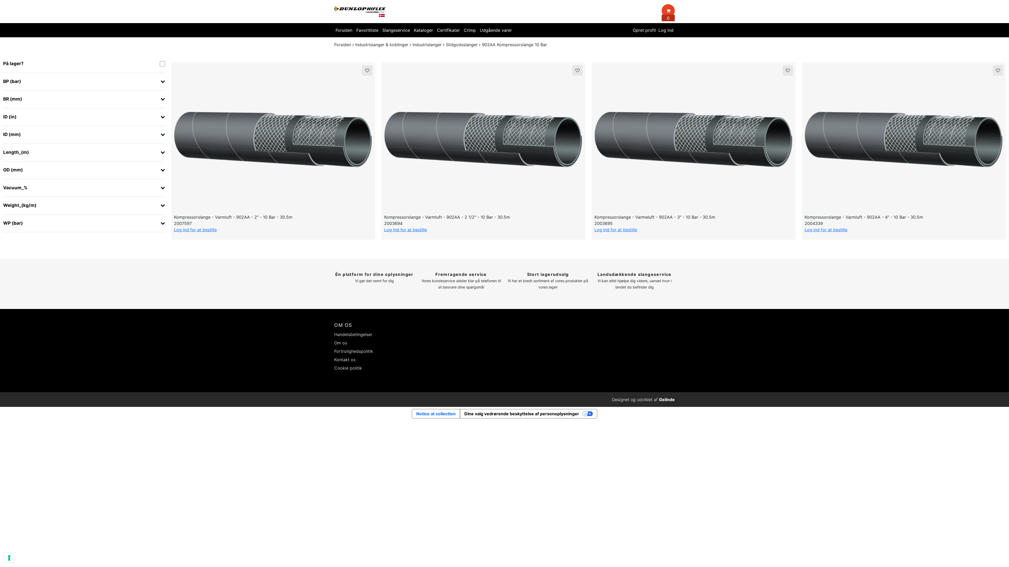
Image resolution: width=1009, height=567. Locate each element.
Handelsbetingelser (353, 334)
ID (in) (10, 116)
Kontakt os (345, 359)
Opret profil (644, 30)
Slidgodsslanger (462, 44)
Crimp (470, 30)
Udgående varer (496, 30)
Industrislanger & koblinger (381, 44)
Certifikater (448, 30)
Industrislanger (427, 44)
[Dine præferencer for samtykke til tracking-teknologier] (9, 558)
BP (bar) (12, 81)
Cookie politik (348, 368)
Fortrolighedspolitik (353, 351)
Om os (340, 342)
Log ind (665, 30)
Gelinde (667, 399)
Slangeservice (396, 30)
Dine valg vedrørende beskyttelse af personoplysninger (521, 413)
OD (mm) (13, 169)
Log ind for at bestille (195, 229)
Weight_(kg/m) (20, 205)
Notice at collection (436, 413)
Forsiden (344, 30)
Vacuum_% (15, 187)
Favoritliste (367, 30)
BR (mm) (12, 99)
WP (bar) (13, 223)
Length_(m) (16, 152)
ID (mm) (12, 134)
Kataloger (423, 30)
